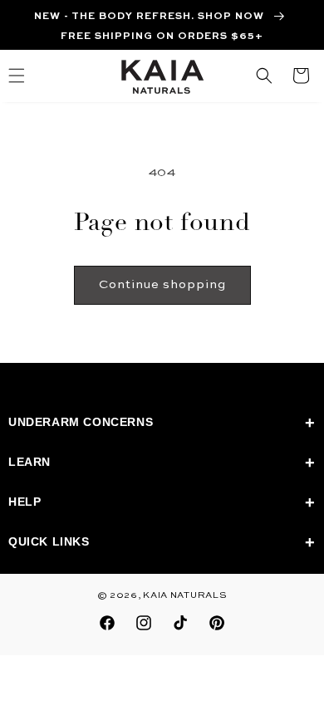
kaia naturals (185, 595)
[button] (264, 75)
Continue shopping (162, 284)
